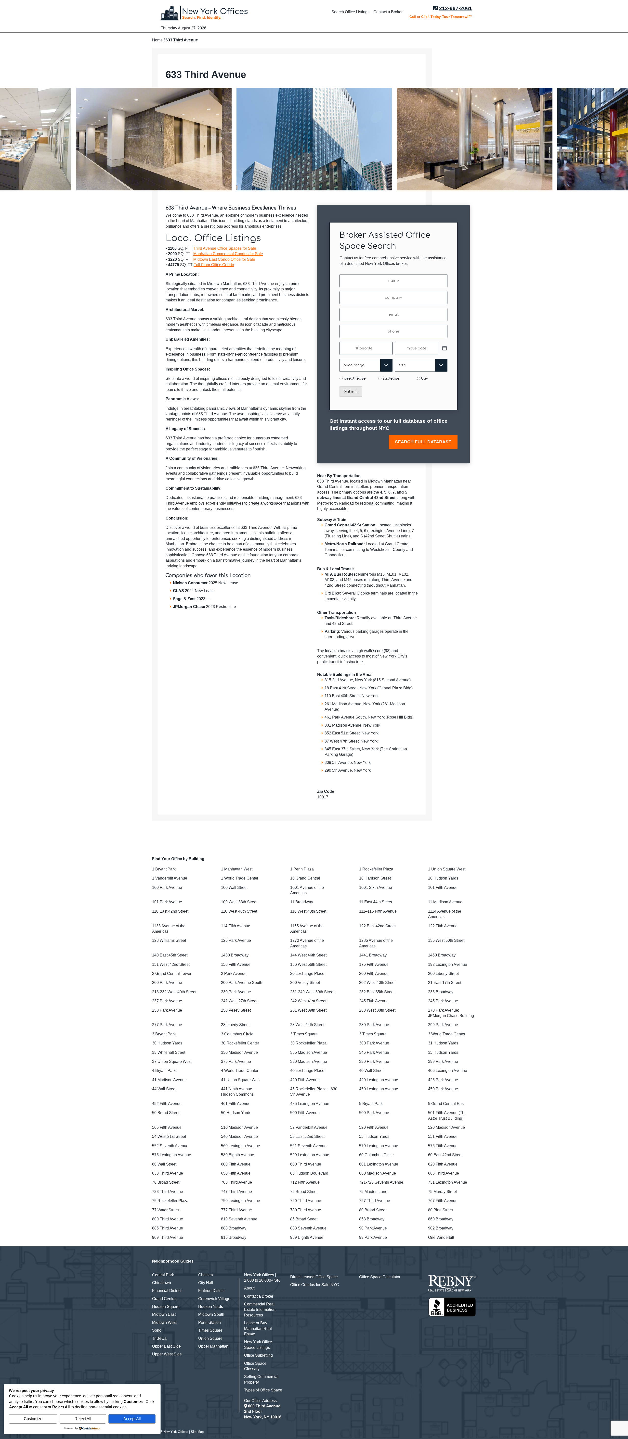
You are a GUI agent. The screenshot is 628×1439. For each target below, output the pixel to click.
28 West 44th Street (307, 1025)
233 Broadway (440, 992)
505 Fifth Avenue (167, 1127)
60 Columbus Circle (376, 1155)
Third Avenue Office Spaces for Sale (224, 248)
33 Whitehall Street (168, 1052)
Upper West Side (167, 1354)
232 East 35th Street (376, 992)
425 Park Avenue (443, 1080)
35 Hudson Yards (443, 1052)
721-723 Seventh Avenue (381, 1182)
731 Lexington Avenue (447, 1182)
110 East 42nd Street (170, 911)
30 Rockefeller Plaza (308, 1043)
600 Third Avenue (305, 1164)
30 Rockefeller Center (240, 1043)
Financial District (166, 1291)
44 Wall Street (164, 1089)
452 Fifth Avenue (167, 1104)
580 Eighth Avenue (237, 1155)
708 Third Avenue (236, 1182)
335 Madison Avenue (308, 1052)
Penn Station (209, 1322)
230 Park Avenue (236, 992)
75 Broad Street (303, 1192)
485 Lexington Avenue (309, 1104)
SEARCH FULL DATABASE (423, 441)
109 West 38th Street (239, 902)
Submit (351, 392)
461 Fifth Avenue (235, 1104)
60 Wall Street (164, 1164)
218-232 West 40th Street (174, 992)
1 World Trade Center (239, 878)
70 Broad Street (165, 1182)
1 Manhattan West (236, 869)
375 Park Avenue (236, 1061)
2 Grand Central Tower (171, 973)
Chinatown (161, 1283)
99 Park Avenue (373, 1237)
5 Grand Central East (446, 1104)
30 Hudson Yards (167, 1043)
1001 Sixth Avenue (375, 887)
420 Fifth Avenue (305, 1080)
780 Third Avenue (305, 1210)
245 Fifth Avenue (374, 1001)
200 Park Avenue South (241, 982)
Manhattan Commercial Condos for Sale (228, 254)
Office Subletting (258, 1355)
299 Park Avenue (443, 1025)
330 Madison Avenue (239, 1052)
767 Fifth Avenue (443, 1201)
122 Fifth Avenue (443, 926)
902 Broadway (440, 1228)
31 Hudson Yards (443, 1043)
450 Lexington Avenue (378, 1089)
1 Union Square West (446, 869)
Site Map (197, 1432)
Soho (156, 1330)
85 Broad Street (303, 1219)
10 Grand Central (305, 878)
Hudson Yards (210, 1306)
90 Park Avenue (373, 1228)
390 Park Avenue (374, 1061)
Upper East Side (166, 1346)
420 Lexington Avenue (378, 1080)
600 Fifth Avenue (235, 1164)
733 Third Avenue (167, 1192)
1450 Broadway (442, 955)
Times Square (210, 1330)
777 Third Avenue (236, 1210)
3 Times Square (304, 1034)
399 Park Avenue (443, 1061)
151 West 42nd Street (171, 964)
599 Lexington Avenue (309, 1155)
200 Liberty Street (443, 973)
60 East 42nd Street (445, 1155)
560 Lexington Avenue (240, 1146)
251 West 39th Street (308, 1010)
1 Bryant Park (164, 869)
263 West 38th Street (377, 1010)
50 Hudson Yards (236, 1113)
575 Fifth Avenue (443, 1146)
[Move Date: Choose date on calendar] (444, 348)
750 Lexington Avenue (240, 1201)
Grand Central (164, 1299)
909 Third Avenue (167, 1237)
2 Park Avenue (234, 973)
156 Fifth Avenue (235, 964)
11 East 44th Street (375, 902)
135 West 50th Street (446, 940)
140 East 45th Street (169, 955)
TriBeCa (159, 1338)
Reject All (83, 1419)
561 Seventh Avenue (308, 1146)
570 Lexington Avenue (378, 1146)
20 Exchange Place (307, 973)
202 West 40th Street (377, 982)
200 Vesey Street (305, 982)
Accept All (132, 1419)
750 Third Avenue (305, 1201)
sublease (391, 378)
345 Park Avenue (374, 1052)
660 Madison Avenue (377, 1173)
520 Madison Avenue (446, 1127)
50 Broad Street (165, 1113)
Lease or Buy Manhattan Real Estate (258, 1328)
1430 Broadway (235, 955)
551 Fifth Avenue (443, 1136)
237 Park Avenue (167, 1001)
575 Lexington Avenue (171, 1155)
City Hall (205, 1283)
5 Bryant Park (371, 1104)
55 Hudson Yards (374, 1136)
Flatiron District (211, 1291)
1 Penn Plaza (302, 869)
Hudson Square (166, 1306)
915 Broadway (233, 1237)
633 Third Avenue (167, 1173)
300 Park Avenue (374, 1043)
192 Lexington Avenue (447, 964)
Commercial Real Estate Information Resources (259, 1309)
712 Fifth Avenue (305, 1182)
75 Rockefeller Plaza (170, 1201)
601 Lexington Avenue (378, 1164)
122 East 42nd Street (377, 926)
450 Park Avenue (443, 1089)
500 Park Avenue (374, 1113)
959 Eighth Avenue (306, 1237)
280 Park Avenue (374, 1025)
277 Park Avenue (167, 1025)
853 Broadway (371, 1219)
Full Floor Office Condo (214, 265)
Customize (33, 1419)
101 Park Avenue (167, 902)
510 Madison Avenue (239, 1127)
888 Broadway (233, 1228)
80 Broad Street (372, 1210)
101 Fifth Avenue (443, 887)
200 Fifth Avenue (374, 973)
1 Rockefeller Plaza (376, 869)
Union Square (210, 1338)
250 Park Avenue (167, 1010)
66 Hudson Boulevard (309, 1173)
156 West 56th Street (308, 964)
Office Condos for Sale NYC (314, 1285)
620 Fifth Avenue (443, 1164)
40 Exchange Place (307, 1070)
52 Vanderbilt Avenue (308, 1127)
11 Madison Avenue (445, 902)
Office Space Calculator (379, 1277)
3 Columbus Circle (237, 1034)
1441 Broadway (373, 955)
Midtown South (211, 1314)
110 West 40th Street (239, 911)
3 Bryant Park (164, 1034)
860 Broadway (440, 1219)
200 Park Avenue (167, 982)
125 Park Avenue (236, 940)
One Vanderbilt (441, 1237)
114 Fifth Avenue (235, 926)
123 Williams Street (169, 940)
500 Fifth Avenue (305, 1113)
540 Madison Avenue (239, 1136)
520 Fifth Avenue (374, 1127)
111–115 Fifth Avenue (378, 911)
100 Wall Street (234, 887)
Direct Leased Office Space (314, 1277)
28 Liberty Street (235, 1025)
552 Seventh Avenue (170, 1146)
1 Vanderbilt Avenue (169, 878)
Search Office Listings (350, 12)
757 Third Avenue (374, 1201)
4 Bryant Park (164, 1070)
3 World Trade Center (446, 1034)
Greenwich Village (214, 1299)
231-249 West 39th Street (312, 992)
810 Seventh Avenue (239, 1219)
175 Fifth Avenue (374, 964)
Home (157, 40)
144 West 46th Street (308, 955)
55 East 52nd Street (307, 1136)
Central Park (163, 1275)
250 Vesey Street (236, 1010)
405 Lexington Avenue (447, 1070)
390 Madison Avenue (308, 1061)
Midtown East (164, 1314)
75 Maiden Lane (373, 1192)
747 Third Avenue (236, 1192)
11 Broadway (301, 902)
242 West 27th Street (239, 1001)
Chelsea (205, 1275)
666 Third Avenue (443, 1173)
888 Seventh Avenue (308, 1228)
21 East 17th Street (444, 982)
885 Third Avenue (167, 1228)
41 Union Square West (241, 1080)
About (249, 1288)
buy (424, 378)
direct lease (355, 378)
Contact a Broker (388, 12)
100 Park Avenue (167, 887)
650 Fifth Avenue (235, 1173)
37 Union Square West (172, 1061)
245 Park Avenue (443, 1001)
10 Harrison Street (375, 878)
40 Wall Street (371, 1070)
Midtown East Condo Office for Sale (224, 259)
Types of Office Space (263, 1390)
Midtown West (164, 1322)
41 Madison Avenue (169, 1080)
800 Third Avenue (167, 1219)
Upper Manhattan (213, 1346)
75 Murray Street (442, 1192)
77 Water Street (165, 1210)
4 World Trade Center (239, 1070)
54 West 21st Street (169, 1136)
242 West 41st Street (308, 1001)
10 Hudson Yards (443, 878)
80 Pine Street (440, 1210)
